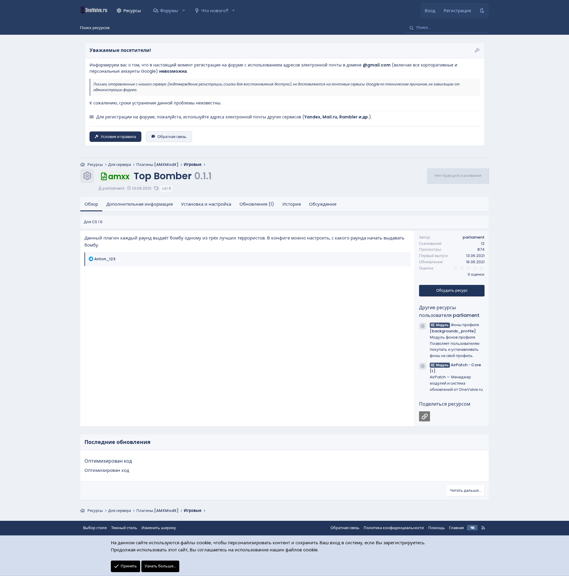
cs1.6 (166, 188)
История (291, 204)
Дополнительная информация (139, 204)
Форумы (169, 10)
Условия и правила (118, 136)
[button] (183, 10)
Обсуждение (322, 204)
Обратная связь (171, 136)
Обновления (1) (256, 204)
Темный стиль (124, 528)
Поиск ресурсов (94, 28)
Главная (456, 528)
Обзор (91, 204)
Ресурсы (132, 10)
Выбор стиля (95, 528)
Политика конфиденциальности (394, 528)
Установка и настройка (206, 204)
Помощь (436, 528)
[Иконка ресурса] (422, 326)
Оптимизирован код (108, 461)
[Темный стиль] (482, 10)
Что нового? (214, 10)
